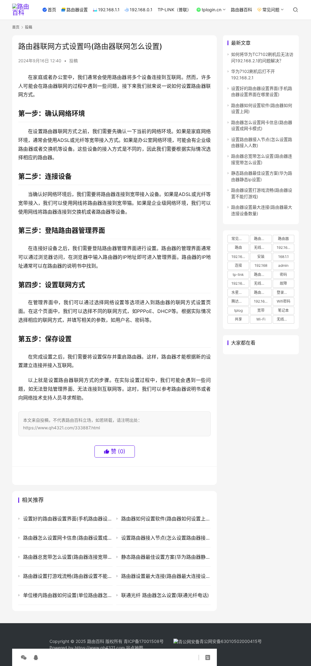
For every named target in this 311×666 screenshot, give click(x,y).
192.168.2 (262, 301)
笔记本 (283, 310)
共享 (238, 319)
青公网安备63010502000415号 (231, 641)
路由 (238, 247)
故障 (283, 283)
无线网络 (284, 319)
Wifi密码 (283, 301)
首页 (52, 9)
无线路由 (261, 283)
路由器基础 (263, 292)
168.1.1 (283, 256)
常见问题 (270, 9)
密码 (283, 274)
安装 (261, 256)
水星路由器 (240, 292)
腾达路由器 (240, 301)
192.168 (261, 265)
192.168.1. (239, 283)
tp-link (238, 274)
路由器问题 (263, 274)
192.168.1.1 (109, 9)
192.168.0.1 (141, 9)
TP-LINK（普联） (174, 9)
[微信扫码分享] (23, 657)
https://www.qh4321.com (100, 647)
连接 (238, 265)
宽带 (261, 310)
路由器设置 (77, 9)
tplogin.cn (211, 9)
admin (283, 265)
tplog (238, 310)
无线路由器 (263, 247)
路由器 (283, 238)
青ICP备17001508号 (144, 641)
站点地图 (134, 647)
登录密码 (284, 292)
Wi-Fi (260, 319)
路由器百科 (241, 9)
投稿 (73, 60)
